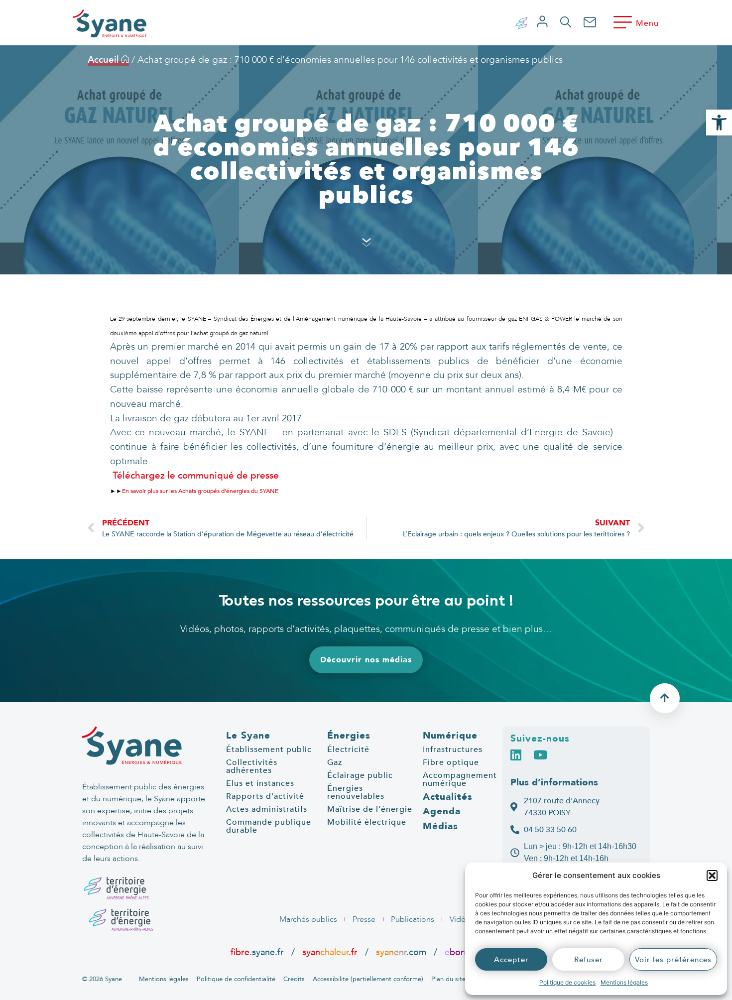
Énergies (348, 735)
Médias (440, 826)
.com (401, 952)
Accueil (105, 59)
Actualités (448, 796)
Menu (647, 23)
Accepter (511, 960)
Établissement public (269, 749)
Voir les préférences (673, 960)
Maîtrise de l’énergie (369, 809)
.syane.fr (258, 952)
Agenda (442, 811)
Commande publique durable (268, 826)
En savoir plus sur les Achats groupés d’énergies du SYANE (200, 491)
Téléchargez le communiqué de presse (194, 475)
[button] (712, 875)
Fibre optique (451, 762)
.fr (461, 952)
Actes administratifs (266, 809)
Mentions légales (624, 982)
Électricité (348, 749)
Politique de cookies (567, 982)
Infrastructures (453, 749)
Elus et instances (260, 783)
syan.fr (330, 952)
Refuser (588, 960)
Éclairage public (360, 775)
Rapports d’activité (265, 796)
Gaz (334, 762)
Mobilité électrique (366, 822)
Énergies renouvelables (355, 792)
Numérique (450, 735)
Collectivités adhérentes (251, 766)
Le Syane (248, 735)
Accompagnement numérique (460, 779)
